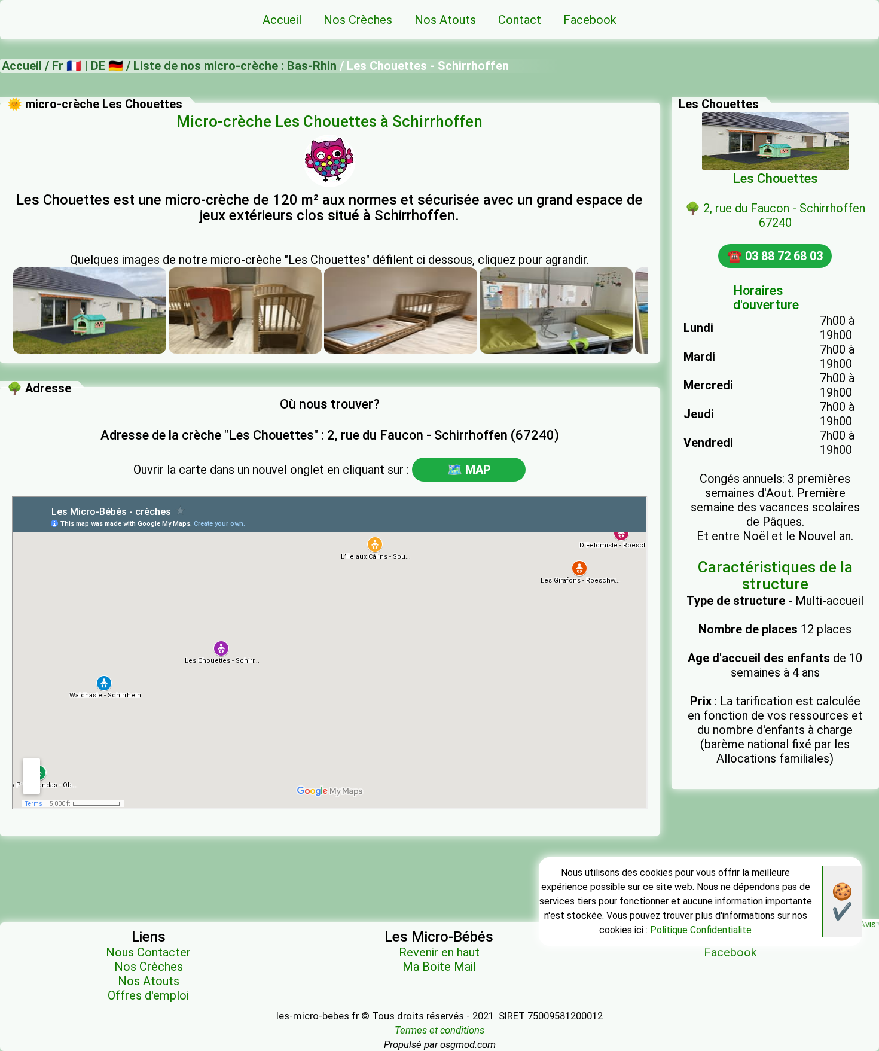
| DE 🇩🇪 (102, 66)
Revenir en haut (439, 952)
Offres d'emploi (148, 995)
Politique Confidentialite (701, 930)
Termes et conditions (439, 1030)
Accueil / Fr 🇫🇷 (41, 66)
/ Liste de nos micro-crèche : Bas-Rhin (230, 66)
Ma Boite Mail (439, 966)
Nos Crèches (148, 966)
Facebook (730, 952)
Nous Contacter (148, 952)
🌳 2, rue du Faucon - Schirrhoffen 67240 (775, 215)
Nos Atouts (148, 981)
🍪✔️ (842, 901)
